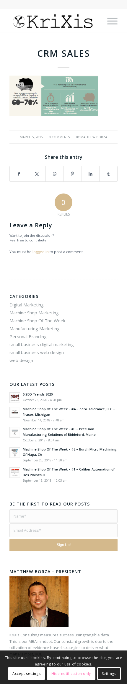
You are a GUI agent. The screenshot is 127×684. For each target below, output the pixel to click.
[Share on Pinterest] (73, 173)
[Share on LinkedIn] (91, 173)
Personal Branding (28, 336)
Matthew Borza (93, 137)
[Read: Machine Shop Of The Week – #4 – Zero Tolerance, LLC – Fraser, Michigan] (14, 412)
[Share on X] (37, 173)
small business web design (36, 352)
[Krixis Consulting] (52, 21)
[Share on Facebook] (19, 173)
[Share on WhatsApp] (55, 173)
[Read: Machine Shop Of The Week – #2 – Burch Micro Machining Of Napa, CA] (14, 452)
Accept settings (26, 673)
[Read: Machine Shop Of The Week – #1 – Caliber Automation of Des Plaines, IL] (14, 472)
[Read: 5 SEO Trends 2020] (14, 397)
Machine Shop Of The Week (37, 320)
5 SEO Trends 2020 (38, 394)
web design (21, 360)
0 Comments (59, 137)
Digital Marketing (26, 305)
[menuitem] (109, 21)
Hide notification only (71, 673)
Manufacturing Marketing (34, 328)
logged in (40, 251)
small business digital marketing (41, 344)
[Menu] (109, 21)
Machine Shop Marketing (34, 313)
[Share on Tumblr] (108, 173)
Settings (109, 673)
